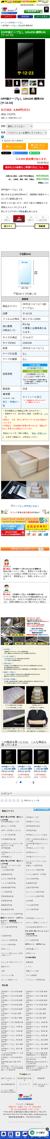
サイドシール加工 (32, 397)
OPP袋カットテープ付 (35, 848)
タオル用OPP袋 (32, 879)
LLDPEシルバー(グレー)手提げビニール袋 (12, 844)
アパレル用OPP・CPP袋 (36, 874)
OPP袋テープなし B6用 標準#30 (36, 1032)
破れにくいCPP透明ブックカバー (12, 923)
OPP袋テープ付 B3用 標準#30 (12, 1010)
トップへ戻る (41, 809)
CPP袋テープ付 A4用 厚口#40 (12, 1058)
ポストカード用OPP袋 (35, 870)
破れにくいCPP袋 (8, 826)
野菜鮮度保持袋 (7, 896)
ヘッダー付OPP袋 (8, 835)
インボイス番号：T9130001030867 (8, 1091)
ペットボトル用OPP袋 (35, 896)
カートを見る (41, 17)
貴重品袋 (29, 962)
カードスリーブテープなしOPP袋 (36, 862)
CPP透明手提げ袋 (8, 839)
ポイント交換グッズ (9, 980)
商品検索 (41, 1078)
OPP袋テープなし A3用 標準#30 (12, 1032)
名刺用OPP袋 (31, 883)
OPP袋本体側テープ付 (10, 822)
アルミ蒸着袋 (31, 975)
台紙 (3, 971)
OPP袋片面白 (31, 830)
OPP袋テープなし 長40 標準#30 (11, 1049)
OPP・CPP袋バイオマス (11, 830)
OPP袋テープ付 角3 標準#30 (36, 1010)
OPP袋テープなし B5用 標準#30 (12, 1036)
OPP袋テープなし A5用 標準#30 (12, 1028)
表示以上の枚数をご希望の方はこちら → (26, 167)
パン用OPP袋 (6, 892)
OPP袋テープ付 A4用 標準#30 (12, 997)
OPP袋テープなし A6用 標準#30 (36, 1023)
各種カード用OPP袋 (34, 866)
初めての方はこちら (8, 1079)
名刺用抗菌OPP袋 (8, 887)
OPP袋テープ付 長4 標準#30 (36, 1014)
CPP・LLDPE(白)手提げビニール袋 (37, 840)
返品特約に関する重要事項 (13, 141)
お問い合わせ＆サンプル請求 (41, 1085)
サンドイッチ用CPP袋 (35, 892)
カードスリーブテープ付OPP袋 (11, 866)
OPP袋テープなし (33, 822)
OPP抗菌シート (32, 949)
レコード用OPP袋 (8, 945)
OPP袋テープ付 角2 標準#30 (11, 1014)
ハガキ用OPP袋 (7, 870)
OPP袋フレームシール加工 (37, 835)
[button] (46, 9)
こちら (46, 183)
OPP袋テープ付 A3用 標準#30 (36, 997)
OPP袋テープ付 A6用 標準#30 (12, 992)
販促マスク (5, 967)
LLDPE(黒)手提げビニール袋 (37, 844)
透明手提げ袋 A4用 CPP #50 (11, 1063)
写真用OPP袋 (6, 901)
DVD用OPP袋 (31, 936)
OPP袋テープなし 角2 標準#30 (12, 1045)
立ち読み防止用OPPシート (37, 927)
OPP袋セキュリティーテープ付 (12, 853)
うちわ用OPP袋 (32, 905)
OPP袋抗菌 (5, 848)
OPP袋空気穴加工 (33, 826)
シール (28, 967)
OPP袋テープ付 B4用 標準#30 (36, 1006)
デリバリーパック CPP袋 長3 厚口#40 (36, 1058)
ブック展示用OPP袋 (9, 927)
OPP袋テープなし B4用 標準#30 (36, 1036)
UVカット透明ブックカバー (37, 923)
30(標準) (19, 219)
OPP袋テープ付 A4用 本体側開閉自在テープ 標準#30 (37, 1054)
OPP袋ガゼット (32, 852)
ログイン (8, 17)
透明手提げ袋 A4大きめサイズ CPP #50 (37, 1063)
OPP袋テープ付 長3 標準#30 (36, 1019)
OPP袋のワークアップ (12, 11)
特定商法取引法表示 (24, 1079)
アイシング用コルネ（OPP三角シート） (12, 954)
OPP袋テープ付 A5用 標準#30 (36, 992)
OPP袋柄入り (6, 857)
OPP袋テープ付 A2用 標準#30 (12, 1001)
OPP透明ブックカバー (35, 918)
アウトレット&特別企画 (35, 980)
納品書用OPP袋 (7, 909)
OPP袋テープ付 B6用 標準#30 (36, 1001)
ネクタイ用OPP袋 (8, 879)
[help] (2, 136)
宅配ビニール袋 (32, 971)
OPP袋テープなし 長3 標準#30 (37, 1049)
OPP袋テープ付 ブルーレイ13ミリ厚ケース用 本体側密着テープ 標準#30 (12, 1067)
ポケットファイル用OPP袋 (12, 914)
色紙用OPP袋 (6, 874)
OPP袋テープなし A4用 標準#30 (36, 1028)
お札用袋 (29, 901)
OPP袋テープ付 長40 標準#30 (11, 1019)
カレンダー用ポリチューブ (11, 962)
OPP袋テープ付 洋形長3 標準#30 (12, 1023)
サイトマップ (24, 1084)
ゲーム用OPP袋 (32, 940)
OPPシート (5, 949)
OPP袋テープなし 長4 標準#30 (37, 1045)
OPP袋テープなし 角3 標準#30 (37, 1041)
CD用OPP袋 (6, 936)
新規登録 (25, 17)
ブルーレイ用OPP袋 (9, 940)
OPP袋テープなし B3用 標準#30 (12, 1041)
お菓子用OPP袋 (32, 887)
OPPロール (30, 953)
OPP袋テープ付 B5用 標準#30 (12, 1006)
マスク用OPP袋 (32, 909)
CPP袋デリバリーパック (36, 857)
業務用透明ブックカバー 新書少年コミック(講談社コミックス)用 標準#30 (37, 1067)
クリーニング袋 (7, 975)
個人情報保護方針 (8, 1084)
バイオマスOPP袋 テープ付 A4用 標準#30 (12, 1054)
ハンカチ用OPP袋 (8, 883)
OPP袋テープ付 (32, 817)
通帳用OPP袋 (6, 905)
